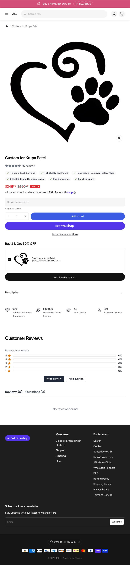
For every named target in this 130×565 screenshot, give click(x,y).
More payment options (65, 234)
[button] (65, 293)
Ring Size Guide (13, 208)
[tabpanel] (65, 406)
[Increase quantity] (25, 216)
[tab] (15, 392)
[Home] (6, 26)
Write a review (53, 378)
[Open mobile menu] (7, 14)
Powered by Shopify (72, 558)
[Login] (114, 14)
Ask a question (76, 378)
